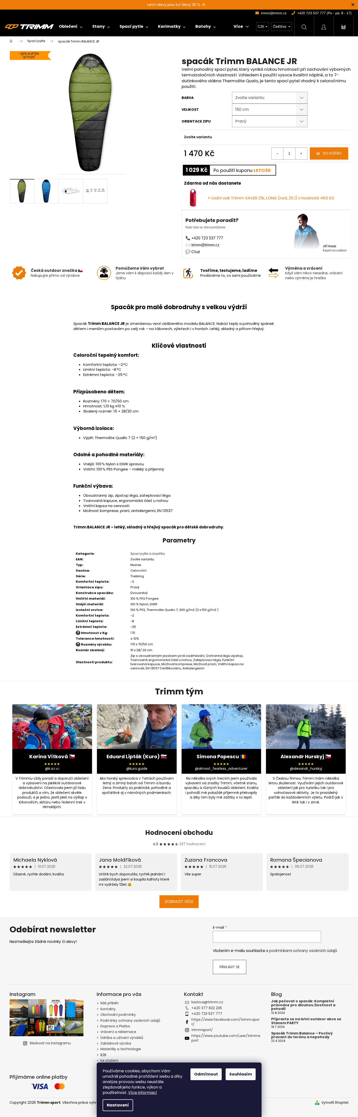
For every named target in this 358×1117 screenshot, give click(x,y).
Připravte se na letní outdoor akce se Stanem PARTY (306, 1021)
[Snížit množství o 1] (277, 153)
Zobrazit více (179, 901)
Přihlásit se (229, 967)
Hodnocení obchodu (179, 832)
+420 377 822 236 (206, 1008)
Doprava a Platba (115, 1026)
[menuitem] (70, 26)
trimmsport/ (202, 1029)
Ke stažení (109, 1060)
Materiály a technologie (120, 1049)
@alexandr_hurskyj (306, 768)
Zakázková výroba (115, 1043)
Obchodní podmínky (118, 1014)
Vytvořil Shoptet (335, 1102)
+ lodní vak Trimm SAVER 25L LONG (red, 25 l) (271, 198)
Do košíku (332, 153)
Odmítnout (206, 1074)
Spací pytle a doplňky (147, 553)
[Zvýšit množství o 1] (301, 153)
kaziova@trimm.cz (207, 1002)
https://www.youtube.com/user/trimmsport (225, 1038)
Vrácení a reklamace (118, 1031)
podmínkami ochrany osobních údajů (303, 950)
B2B (103, 1054)
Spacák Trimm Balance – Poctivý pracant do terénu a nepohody (302, 1035)
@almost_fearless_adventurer (221, 768)
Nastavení (118, 1105)
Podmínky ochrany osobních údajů (130, 1020)
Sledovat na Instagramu (50, 1043)
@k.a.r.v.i (52, 768)
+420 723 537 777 (206, 1013)
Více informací (142, 1092)
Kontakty (108, 1009)
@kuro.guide (136, 768)
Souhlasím (240, 1074)
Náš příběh (109, 1003)
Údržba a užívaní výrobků (121, 1037)
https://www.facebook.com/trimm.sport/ (225, 1022)
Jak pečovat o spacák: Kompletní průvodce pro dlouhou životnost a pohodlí (303, 1005)
